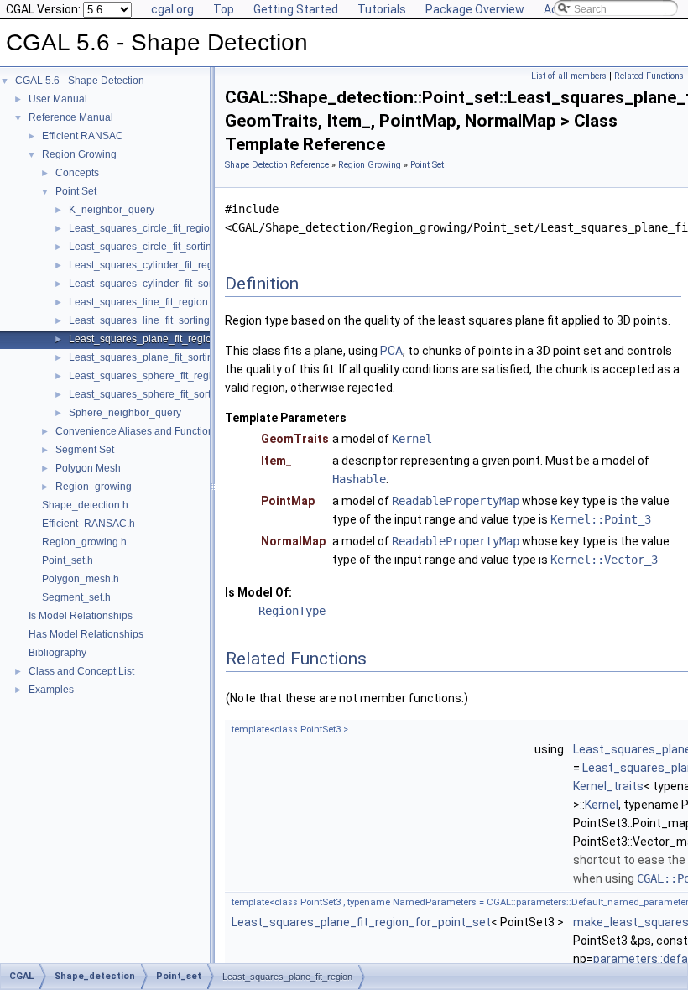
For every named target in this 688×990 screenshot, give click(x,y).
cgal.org (172, 9)
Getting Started (295, 9)
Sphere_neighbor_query (125, 413)
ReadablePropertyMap (455, 501)
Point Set (75, 191)
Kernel (412, 439)
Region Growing (79, 154)
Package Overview (474, 9)
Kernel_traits (608, 786)
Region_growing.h (84, 542)
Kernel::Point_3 (600, 519)
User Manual (58, 99)
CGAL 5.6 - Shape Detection (79, 80)
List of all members (569, 75)
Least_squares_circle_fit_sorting (143, 247)
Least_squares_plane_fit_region (143, 339)
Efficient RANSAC (82, 136)
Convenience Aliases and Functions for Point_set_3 (172, 431)
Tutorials (381, 9)
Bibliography (57, 653)
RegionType (292, 610)
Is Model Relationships (81, 616)
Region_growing (93, 486)
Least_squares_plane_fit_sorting (144, 357)
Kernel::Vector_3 (604, 559)
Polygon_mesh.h (80, 579)
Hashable (359, 479)
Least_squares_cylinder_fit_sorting (149, 283)
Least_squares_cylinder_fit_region (148, 265)
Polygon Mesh (88, 468)
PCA (391, 350)
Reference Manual (71, 117)
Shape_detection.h (85, 505)
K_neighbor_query (111, 210)
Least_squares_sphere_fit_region (146, 376)
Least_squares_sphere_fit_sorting (147, 394)
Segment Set (84, 450)
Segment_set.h (76, 597)
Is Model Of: (258, 592)
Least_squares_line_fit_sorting (139, 320)
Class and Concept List (81, 671)
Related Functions (649, 75)
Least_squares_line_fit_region (138, 302)
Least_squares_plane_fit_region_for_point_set (361, 922)
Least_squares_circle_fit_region (142, 228)
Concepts (77, 173)
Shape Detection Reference (277, 164)
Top (223, 9)
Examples (51, 690)
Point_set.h (67, 560)
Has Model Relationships (86, 634)
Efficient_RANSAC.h (88, 523)
